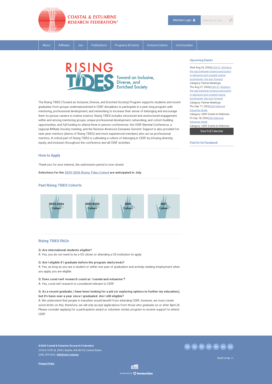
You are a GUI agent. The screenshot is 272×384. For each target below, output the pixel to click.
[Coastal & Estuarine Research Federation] (78, 31)
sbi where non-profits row (140, 366)
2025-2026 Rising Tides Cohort (87, 172)
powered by (126, 373)
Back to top (223, 358)
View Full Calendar (211, 131)
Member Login (182, 20)
